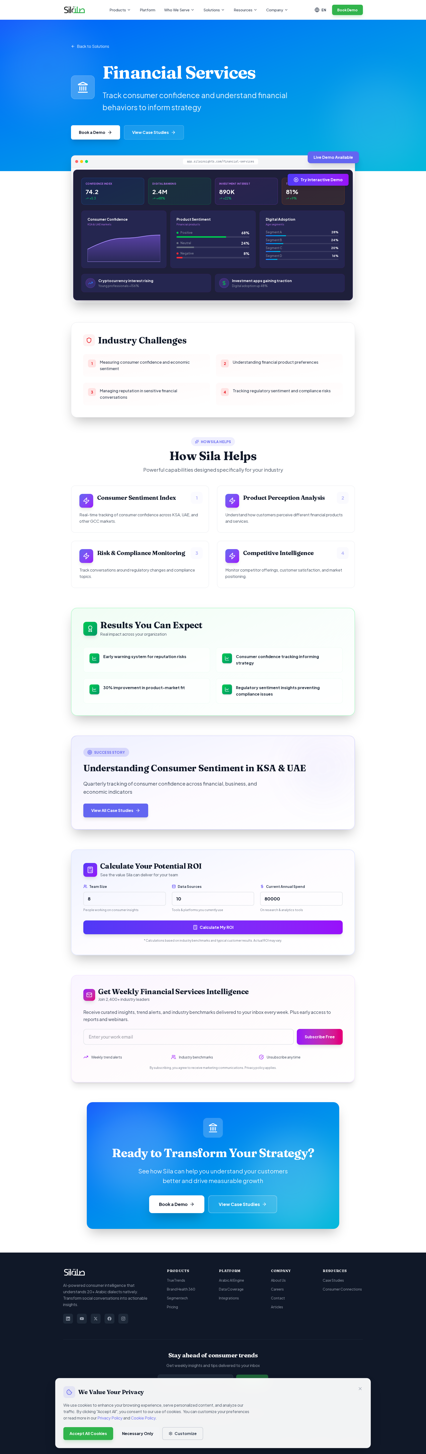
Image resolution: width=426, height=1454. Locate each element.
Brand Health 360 (181, 1289)
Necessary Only (137, 1433)
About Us (278, 1280)
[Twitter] (96, 1319)
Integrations (229, 1298)
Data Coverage (231, 1289)
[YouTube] (82, 1319)
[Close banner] (360, 1388)
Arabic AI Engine (231, 1280)
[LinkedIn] (68, 1319)
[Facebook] (109, 1319)
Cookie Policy (143, 1417)
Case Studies (333, 1280)
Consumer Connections (342, 1289)
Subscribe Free (320, 1036)
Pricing (172, 1307)
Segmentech (177, 1298)
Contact (278, 1298)
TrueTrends (176, 1280)
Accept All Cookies (88, 1433)
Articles (277, 1307)
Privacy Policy (110, 1417)
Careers (277, 1289)
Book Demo (347, 10)
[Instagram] (123, 1319)
